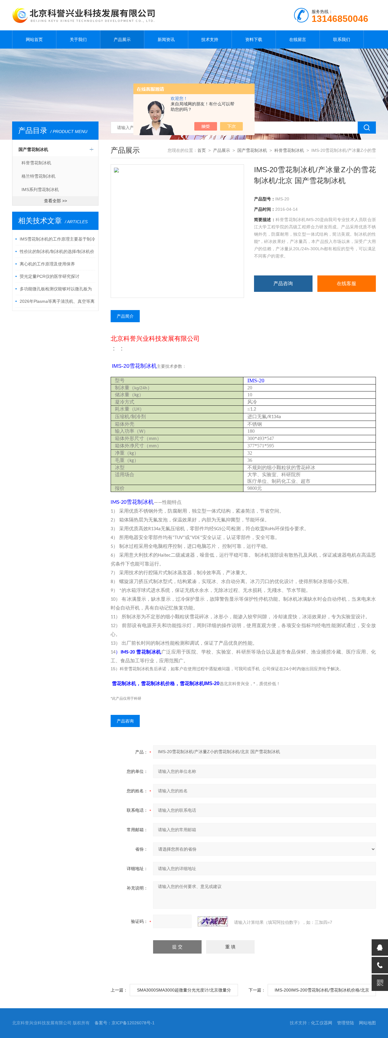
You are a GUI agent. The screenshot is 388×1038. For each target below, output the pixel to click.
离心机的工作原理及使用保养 (47, 263)
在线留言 (297, 39)
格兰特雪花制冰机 (38, 176)
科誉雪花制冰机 (36, 162)
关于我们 (78, 39)
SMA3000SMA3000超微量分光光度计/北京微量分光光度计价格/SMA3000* (184, 992)
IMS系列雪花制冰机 (40, 189)
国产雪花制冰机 (33, 149)
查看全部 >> (55, 200)
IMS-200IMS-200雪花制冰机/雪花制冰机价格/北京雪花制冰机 (322, 992)
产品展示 (122, 39)
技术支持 (209, 39)
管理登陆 (345, 1022)
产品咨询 (283, 283)
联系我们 (341, 39)
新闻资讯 (166, 39)
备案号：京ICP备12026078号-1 (125, 1022)
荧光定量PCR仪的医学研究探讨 (49, 276)
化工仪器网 (321, 1022)
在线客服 (346, 283)
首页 (201, 150)
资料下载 (253, 39)
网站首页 (34, 39)
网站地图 (367, 1022)
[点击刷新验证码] (213, 921)
